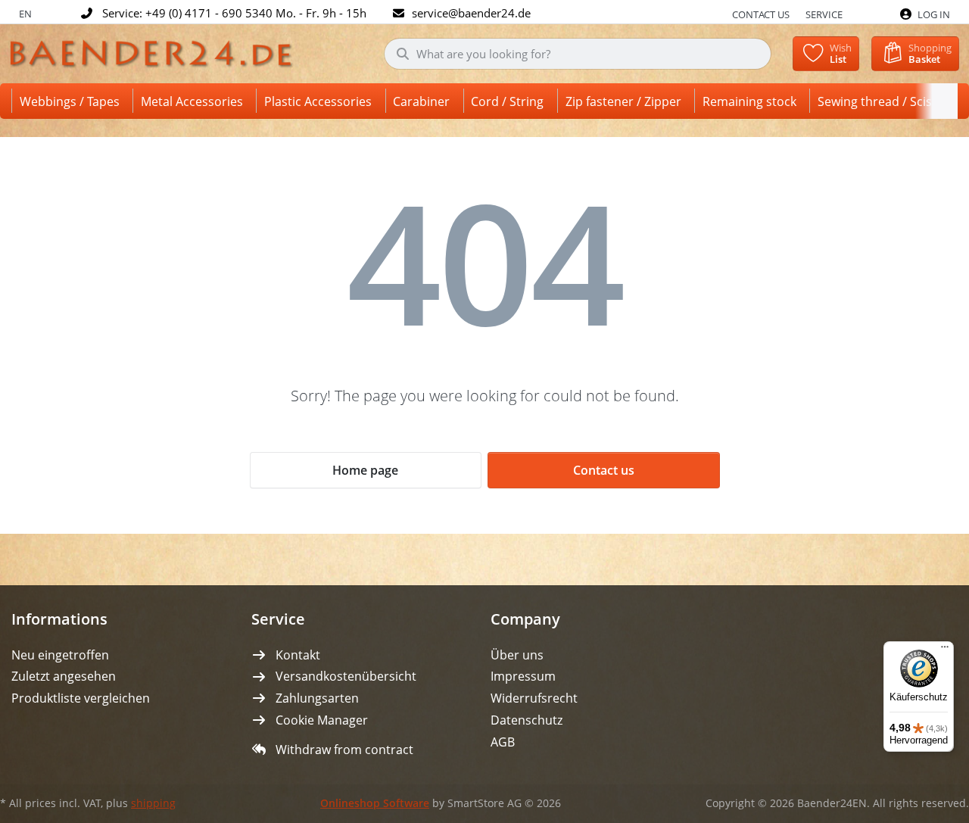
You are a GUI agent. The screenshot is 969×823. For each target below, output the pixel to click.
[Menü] (945, 650)
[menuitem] (72, 101)
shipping (153, 803)
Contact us (761, 14)
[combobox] (578, 54)
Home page (365, 470)
